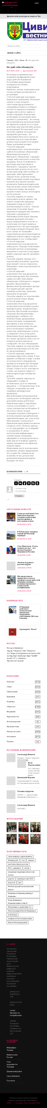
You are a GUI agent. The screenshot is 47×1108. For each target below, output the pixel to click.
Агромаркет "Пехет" (28, 629)
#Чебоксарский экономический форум (20, 888)
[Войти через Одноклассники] (37, 483)
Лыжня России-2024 (25, 879)
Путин (26, 868)
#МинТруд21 (13, 860)
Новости (11, 883)
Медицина (11, 712)
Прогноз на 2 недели (15, 661)
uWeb (9, 1103)
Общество (11, 707)
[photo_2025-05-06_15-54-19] (12, 827)
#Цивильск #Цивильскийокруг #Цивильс (20, 894)
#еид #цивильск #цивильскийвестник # (17, 901)
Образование (12, 692)
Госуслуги (11, 1081)
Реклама (10, 741)
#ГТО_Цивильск (14, 868)
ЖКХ (19, 883)
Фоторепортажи (13, 722)
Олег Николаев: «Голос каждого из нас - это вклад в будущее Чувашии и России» (27, 549)
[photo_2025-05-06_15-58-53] (12, 839)
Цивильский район (14, 1071)
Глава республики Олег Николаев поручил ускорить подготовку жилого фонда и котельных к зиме (28, 517)
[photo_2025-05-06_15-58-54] (24, 839)
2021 (16, 60)
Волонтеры (12, 915)
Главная (10, 60)
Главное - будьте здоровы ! (28, 764)
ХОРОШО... (26, 807)
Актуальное (11, 736)
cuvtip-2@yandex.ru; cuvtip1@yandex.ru (17, 1012)
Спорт (9, 687)
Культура (10, 682)
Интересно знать (14, 731)
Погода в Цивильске (15, 648)
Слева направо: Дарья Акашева (20, 856)
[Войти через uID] (16, 483)
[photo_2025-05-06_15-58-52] (24, 827)
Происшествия (13, 727)
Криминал (11, 697)
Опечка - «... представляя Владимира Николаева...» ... (28, 794)
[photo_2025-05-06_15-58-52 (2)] (35, 827)
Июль (22, 60)
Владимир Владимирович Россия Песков (21, 873)
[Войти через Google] (33, 483)
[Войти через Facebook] (24, 483)
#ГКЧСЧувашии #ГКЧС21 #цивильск (22, 911)
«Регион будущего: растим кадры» (25, 563)
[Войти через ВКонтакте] (20, 483)
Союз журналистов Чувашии (12, 1064)
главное (31, 860)
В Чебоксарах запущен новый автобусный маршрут (27, 533)
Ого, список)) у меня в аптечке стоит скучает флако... (34, 769)
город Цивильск (13, 1076)
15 (26, 60)
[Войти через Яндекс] (29, 483)
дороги (11, 879)
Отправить (19, 496)
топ (23, 860)
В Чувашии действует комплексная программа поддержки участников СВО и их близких (28, 612)
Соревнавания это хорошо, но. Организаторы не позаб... (28, 780)
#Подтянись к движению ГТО (20, 907)
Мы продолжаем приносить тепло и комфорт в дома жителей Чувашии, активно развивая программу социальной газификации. (28, 582)
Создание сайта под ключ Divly (27, 1103)
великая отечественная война (20, 919)
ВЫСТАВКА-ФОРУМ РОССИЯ (18, 864)
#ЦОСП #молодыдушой (17, 922)
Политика (11, 702)
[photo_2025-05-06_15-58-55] (35, 839)
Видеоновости (13, 717)
